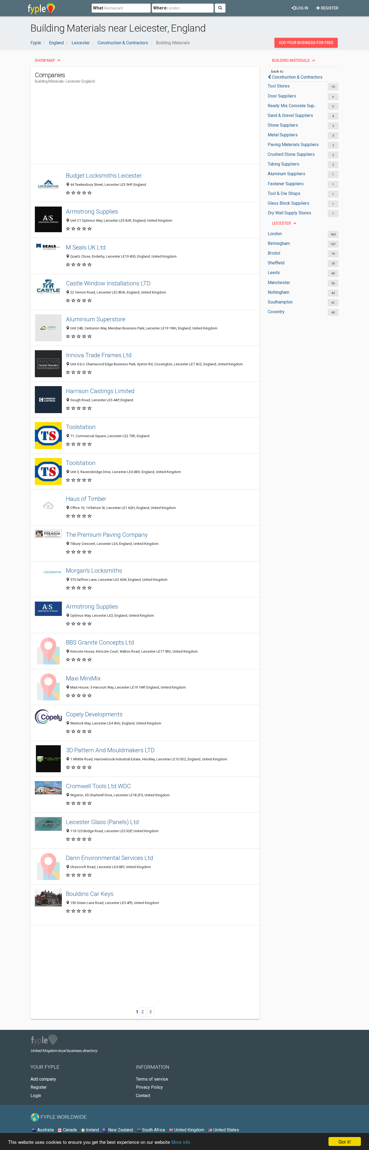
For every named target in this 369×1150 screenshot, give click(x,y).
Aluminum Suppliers (286, 173)
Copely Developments (94, 714)
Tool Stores (279, 86)
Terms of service (152, 1079)
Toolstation (81, 426)
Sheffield (276, 262)
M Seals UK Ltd (86, 247)
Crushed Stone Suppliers (291, 154)
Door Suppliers (282, 96)
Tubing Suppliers (283, 164)
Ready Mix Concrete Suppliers (293, 105)
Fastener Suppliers (286, 183)
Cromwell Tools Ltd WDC (98, 786)
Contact (143, 1095)
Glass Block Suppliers (288, 203)
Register (329, 8)
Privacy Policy (149, 1087)
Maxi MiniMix (83, 678)
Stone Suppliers (283, 125)
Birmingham (279, 243)
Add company (43, 1079)
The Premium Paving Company (107, 534)
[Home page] (41, 8)
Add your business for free (306, 43)
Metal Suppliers (283, 134)
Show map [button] (45, 60)
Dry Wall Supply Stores (289, 212)
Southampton (280, 302)
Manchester (279, 282)
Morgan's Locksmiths (94, 570)
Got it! (344, 1141)
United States (225, 1129)
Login (36, 1095)
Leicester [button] (281, 223)
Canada (69, 1129)
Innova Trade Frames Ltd (99, 355)
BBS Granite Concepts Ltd (100, 642)
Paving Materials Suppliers (293, 144)
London (275, 233)
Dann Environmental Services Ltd (109, 857)
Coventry (276, 311)
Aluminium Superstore (95, 319)
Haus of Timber (86, 498)
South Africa (153, 1129)
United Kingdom (188, 1129)
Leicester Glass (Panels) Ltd (102, 821)
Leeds (274, 272)
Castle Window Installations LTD (108, 283)
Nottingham (278, 292)
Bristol (274, 253)
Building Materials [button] (291, 60)
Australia (45, 1129)
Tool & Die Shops (284, 193)
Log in (302, 8)
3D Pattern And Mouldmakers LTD (110, 750)
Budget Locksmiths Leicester (104, 175)
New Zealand (120, 1129)
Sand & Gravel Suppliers (290, 115)
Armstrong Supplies (92, 211)
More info (180, 1141)
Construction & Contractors (297, 77)
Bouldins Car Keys (89, 893)
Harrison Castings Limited (100, 390)
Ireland (92, 1129)
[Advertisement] (133, 126)
